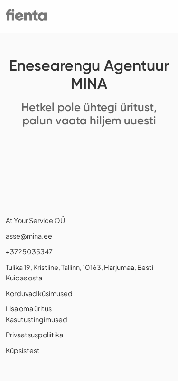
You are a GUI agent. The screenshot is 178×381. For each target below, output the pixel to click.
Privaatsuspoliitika (34, 334)
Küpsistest (23, 350)
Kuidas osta (24, 277)
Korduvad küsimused (39, 293)
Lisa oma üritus (29, 308)
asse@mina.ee (29, 236)
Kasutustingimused (36, 319)
